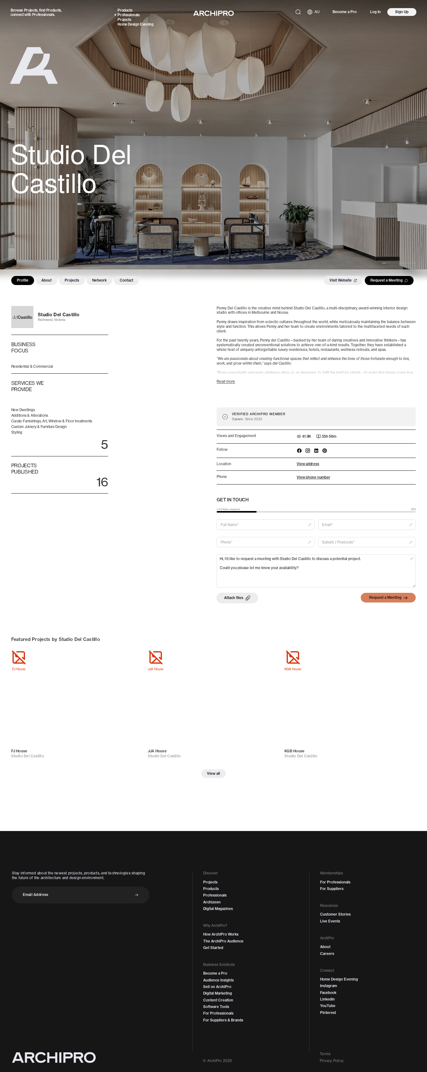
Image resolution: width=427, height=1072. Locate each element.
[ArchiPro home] (213, 13)
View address (308, 464)
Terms (325, 1054)
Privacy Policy (332, 1061)
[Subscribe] (136, 895)
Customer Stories (335, 914)
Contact (126, 280)
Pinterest (328, 1013)
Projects (31, 10)
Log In (375, 12)
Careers (327, 954)
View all (213, 773)
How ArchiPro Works (221, 934)
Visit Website (340, 280)
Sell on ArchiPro (217, 987)
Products (53, 10)
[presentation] (237, 598)
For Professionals (218, 1013)
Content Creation (218, 1000)
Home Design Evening (135, 24)
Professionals (43, 14)
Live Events (330, 921)
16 (102, 482)
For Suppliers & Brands (223, 1020)
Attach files (233, 598)
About (46, 280)
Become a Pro (345, 12)
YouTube (327, 1006)
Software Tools (216, 1007)
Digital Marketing (217, 993)
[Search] (298, 12)
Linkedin (327, 999)
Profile (22, 280)
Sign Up (402, 12)
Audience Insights (218, 980)
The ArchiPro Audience (223, 941)
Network (99, 280)
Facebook (328, 993)
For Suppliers (332, 889)
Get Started (213, 948)
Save (132, 657)
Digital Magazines (218, 909)
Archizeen (212, 902)
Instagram (328, 986)
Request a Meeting (386, 280)
